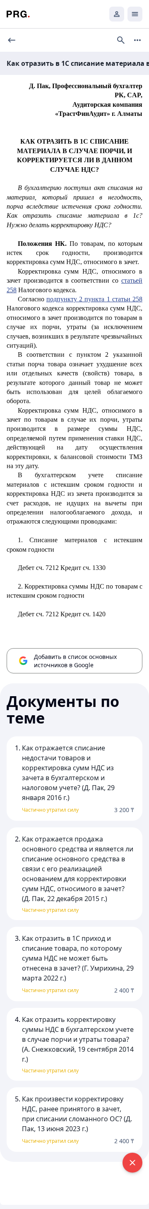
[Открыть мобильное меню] (134, 14)
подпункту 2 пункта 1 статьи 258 (94, 299)
